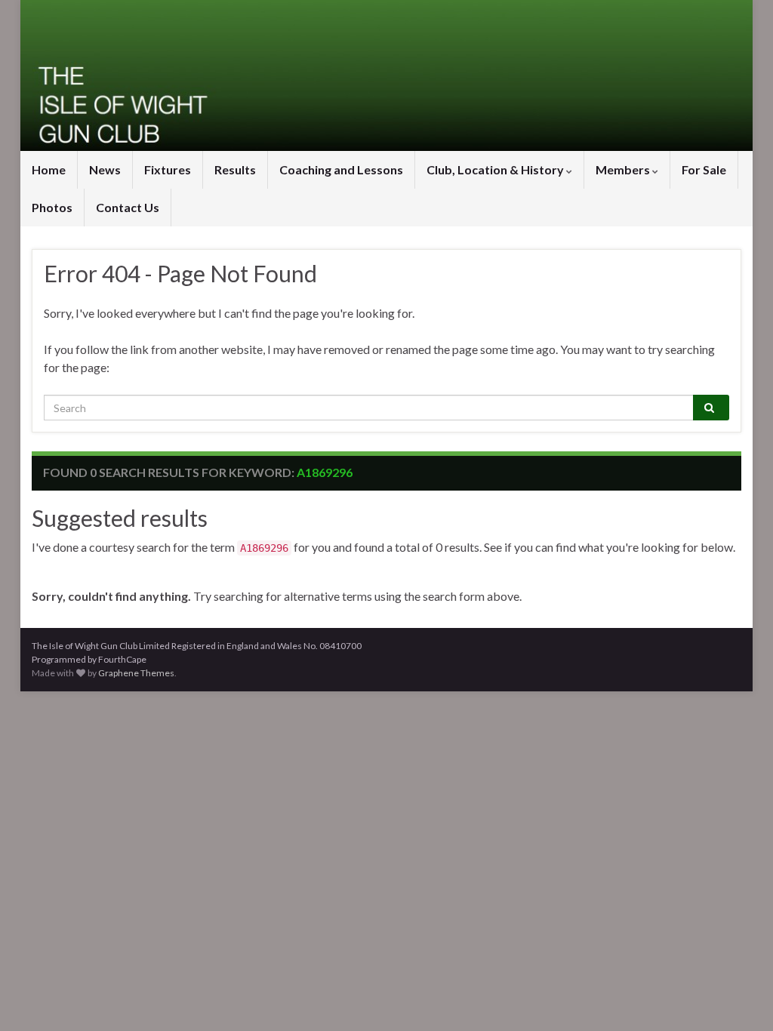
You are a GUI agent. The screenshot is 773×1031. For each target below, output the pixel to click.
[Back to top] (739, 997)
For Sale (704, 169)
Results (235, 169)
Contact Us (127, 207)
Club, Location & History (496, 169)
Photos (52, 207)
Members (624, 169)
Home (49, 169)
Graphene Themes (136, 673)
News (105, 169)
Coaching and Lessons (341, 169)
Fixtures (167, 169)
